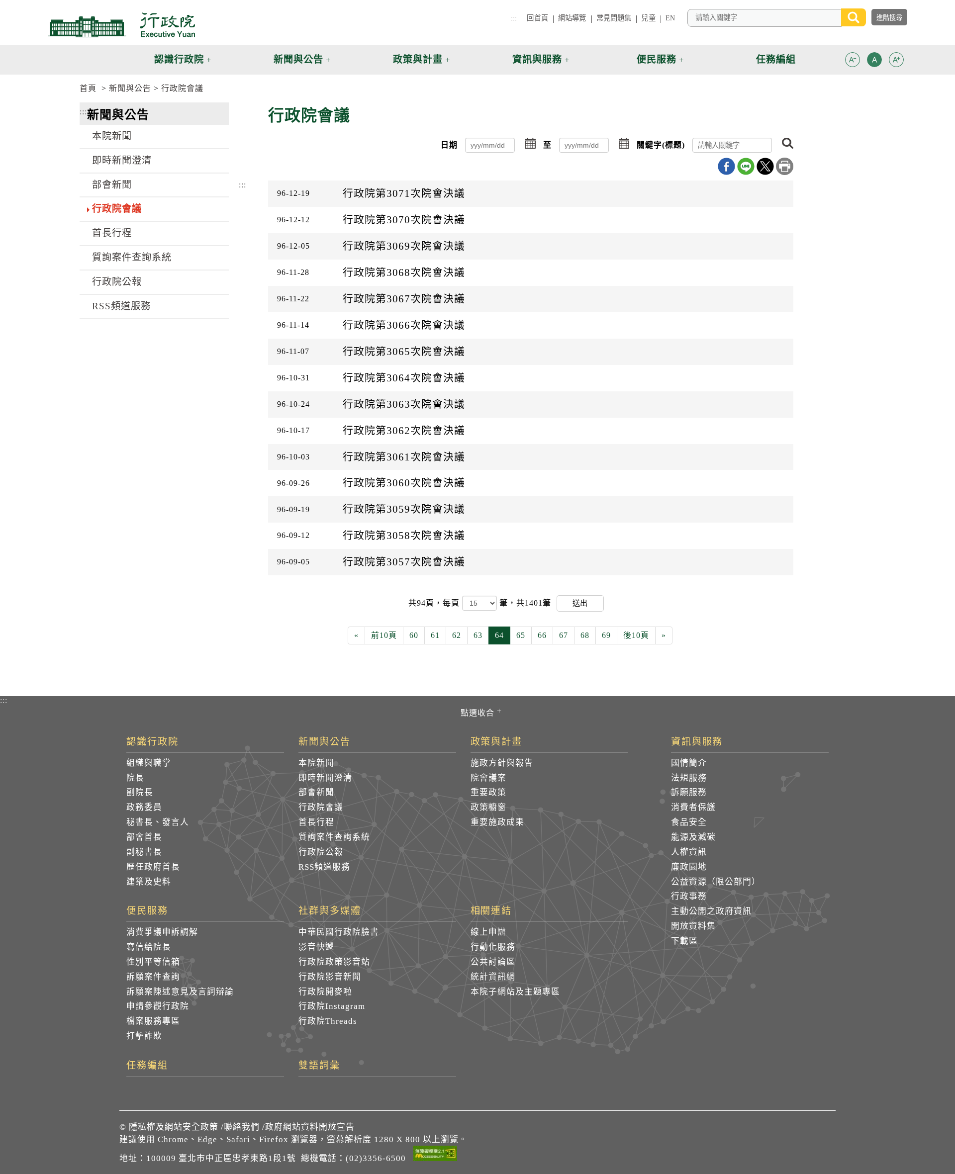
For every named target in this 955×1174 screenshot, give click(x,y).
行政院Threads (327, 1021)
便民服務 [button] (656, 59)
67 (563, 635)
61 (435, 635)
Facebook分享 (726, 166)
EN (670, 18)
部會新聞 (112, 185)
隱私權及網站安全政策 (173, 1127)
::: (514, 18)
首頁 (88, 88)
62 (456, 635)
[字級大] (896, 61)
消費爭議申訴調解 (162, 932)
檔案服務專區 (153, 1021)
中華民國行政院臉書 (338, 932)
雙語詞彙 (319, 1066)
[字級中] (874, 61)
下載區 (684, 941)
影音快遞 (316, 947)
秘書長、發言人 (157, 822)
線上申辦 (488, 932)
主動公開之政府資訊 (711, 911)
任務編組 (147, 1066)
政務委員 (144, 807)
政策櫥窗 (488, 807)
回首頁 (537, 18)
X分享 (765, 166)
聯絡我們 (242, 1127)
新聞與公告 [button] (298, 59)
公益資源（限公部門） (716, 882)
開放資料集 (693, 926)
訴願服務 (689, 792)
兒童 (648, 18)
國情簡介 (689, 763)
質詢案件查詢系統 (132, 257)
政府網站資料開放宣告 (310, 1127)
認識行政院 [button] (179, 59)
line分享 (746, 166)
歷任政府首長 (153, 867)
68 (584, 635)
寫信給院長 (148, 947)
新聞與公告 (130, 88)
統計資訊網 (493, 977)
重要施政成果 (497, 822)
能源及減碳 (693, 837)
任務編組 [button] (776, 59)
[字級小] (852, 61)
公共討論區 (493, 962)
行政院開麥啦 (325, 991)
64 (499, 635)
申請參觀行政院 (157, 1006)
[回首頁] (121, 25)
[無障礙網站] (435, 1155)
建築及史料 (148, 882)
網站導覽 (572, 18)
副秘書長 (144, 852)
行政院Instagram (331, 1006)
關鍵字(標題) (661, 145)
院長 (135, 778)
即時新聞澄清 (122, 160)
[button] (852, 59)
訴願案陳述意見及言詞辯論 (180, 991)
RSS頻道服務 (121, 306)
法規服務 (689, 778)
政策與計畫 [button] (418, 59)
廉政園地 (689, 867)
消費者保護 (693, 807)
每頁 (452, 603)
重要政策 (488, 792)
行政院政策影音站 (334, 962)
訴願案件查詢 (153, 977)
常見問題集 (614, 18)
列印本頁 (784, 166)
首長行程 (112, 233)
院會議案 (488, 778)
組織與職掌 (148, 763)
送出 (580, 603)
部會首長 (144, 837)
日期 (449, 145)
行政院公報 (117, 281)
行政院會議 (182, 88)
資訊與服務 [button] (537, 59)
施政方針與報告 (502, 763)
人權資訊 (689, 852)
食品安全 (689, 822)
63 (478, 635)
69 (606, 635)
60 (413, 635)
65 (520, 635)
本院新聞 (112, 136)
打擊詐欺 (144, 1036)
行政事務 (689, 896)
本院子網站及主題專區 (515, 991)
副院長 (139, 792)
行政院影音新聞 (329, 977)
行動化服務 (493, 947)
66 (542, 635)
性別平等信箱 (153, 962)
